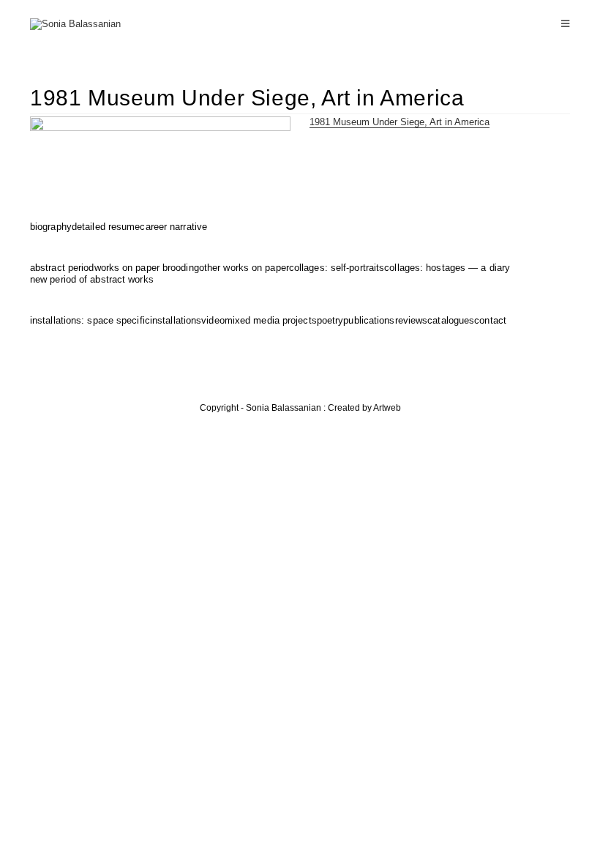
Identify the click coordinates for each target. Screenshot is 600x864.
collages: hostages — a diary (447, 267)
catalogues (450, 320)
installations (175, 320)
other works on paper (244, 267)
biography (51, 226)
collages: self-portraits (336, 267)
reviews (411, 320)
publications (368, 320)
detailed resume (106, 226)
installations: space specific (90, 320)
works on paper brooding (146, 267)
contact (490, 320)
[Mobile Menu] (565, 23)
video (213, 320)
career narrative (173, 226)
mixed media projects (271, 320)
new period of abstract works (92, 279)
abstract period (62, 267)
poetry (330, 320)
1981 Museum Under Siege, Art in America (400, 121)
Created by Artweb (364, 408)
